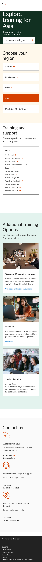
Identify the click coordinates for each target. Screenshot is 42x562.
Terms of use (6, 555)
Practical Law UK (11, 187)
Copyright (5, 547)
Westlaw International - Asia (16, 165)
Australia (8, 67)
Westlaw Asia (10, 161)
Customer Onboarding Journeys (18, 289)
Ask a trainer (7, 455)
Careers (4, 557)
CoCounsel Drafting (12, 158)
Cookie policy (6, 549)
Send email (7, 485)
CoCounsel (9, 155)
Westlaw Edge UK (12, 178)
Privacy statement (8, 552)
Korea (7, 88)
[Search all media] (32, 3)
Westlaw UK (10, 174)
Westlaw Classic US (12, 181)
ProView (8, 168)
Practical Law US (11, 191)
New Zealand (10, 77)
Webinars (9, 341)
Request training (9, 458)
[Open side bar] (2, 3)
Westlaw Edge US (12, 184)
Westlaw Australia (12, 171)
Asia (7, 98)
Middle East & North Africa (15, 109)
